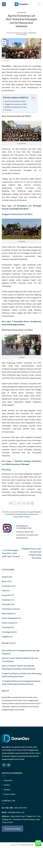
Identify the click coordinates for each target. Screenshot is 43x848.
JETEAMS (14, 489)
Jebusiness (8, 780)
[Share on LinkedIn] (32, 503)
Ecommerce (7, 586)
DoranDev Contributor (26, 33)
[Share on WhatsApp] (11, 503)
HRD (4, 590)
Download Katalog (12, 829)
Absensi (5, 577)
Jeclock (7, 785)
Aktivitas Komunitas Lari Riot (16, 107)
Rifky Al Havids (25, 517)
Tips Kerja (6, 627)
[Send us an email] (9, 765)
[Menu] (4, 4)
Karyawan (6, 595)
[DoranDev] (21, 4)
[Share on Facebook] (15, 503)
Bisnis (4, 581)
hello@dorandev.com (16, 812)
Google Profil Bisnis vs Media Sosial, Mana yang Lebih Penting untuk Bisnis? (21, 675)
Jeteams (7, 789)
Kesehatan (6, 600)
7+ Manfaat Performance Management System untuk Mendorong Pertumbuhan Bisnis (21, 682)
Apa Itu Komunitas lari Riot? (15, 101)
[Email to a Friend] (24, 503)
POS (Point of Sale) (9, 609)
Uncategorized (8, 632)
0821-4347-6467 (20, 808)
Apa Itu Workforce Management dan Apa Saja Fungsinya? (20, 652)
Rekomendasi (7, 613)
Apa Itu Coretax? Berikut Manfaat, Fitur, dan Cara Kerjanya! (20, 659)
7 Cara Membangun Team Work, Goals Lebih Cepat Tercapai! (11, 553)
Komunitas (21, 12)
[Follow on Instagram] (4, 765)
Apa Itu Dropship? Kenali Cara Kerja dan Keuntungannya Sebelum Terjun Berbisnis (18, 667)
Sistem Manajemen (9, 618)
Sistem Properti (8, 623)
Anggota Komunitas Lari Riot (16, 104)
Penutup (8, 110)
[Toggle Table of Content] (32, 98)
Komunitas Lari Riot (21, 514)
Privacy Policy (9, 794)
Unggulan (6, 636)
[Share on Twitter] (19, 503)
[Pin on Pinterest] (28, 503)
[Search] (39, 4)
